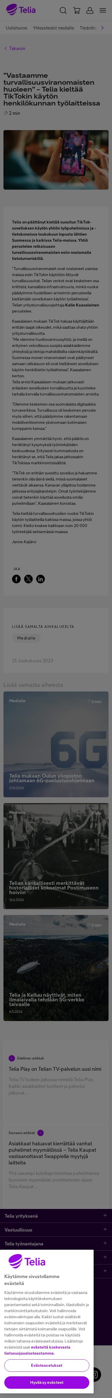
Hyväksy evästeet (46, 1382)
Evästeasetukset (46, 1365)
